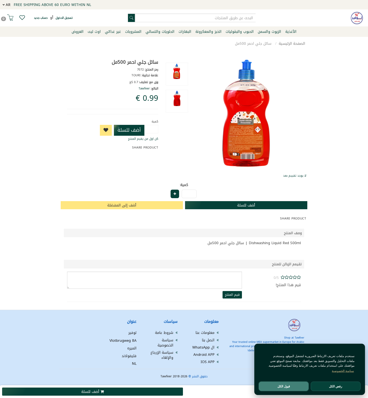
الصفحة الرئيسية (292, 43)
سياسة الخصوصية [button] (343, 371)
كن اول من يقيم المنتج (143, 139)
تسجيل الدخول (64, 17)
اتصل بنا (208, 340)
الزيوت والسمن (269, 31)
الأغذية (290, 31)
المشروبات (133, 31)
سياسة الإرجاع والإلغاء (162, 355)
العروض (77, 31)
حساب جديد (41, 17)
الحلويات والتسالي (160, 31)
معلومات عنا (205, 332)
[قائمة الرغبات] (22, 18)
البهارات (185, 31)
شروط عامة (164, 332)
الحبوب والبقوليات (240, 31)
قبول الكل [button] (283, 386)
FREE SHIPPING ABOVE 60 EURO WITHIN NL (52, 4)
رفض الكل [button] (335, 386)
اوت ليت (94, 31)
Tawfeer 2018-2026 (173, 376)
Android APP (203, 354)
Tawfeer (144, 88)
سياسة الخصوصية (165, 343)
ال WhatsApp (203, 347)
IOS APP (207, 361)
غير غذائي (113, 31)
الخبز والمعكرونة (208, 31)
